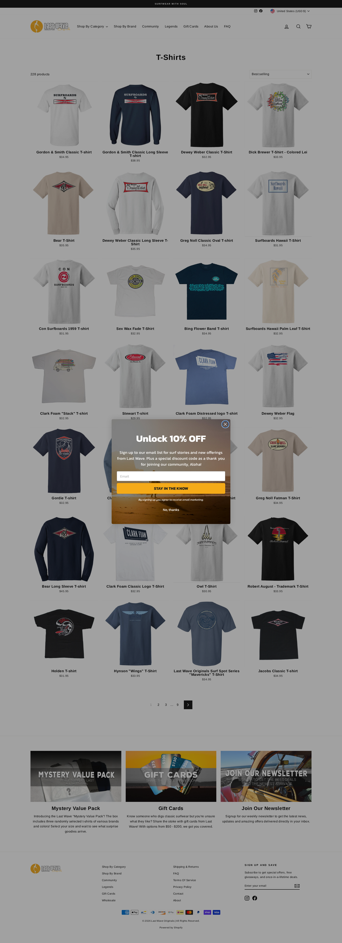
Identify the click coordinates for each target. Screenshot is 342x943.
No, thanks (171, 509)
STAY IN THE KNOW (171, 488)
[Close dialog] (225, 424)
